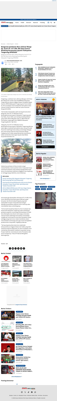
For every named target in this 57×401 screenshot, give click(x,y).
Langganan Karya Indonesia (21, 304)
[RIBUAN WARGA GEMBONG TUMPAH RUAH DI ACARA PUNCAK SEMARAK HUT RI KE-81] (39, 166)
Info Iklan (40, 395)
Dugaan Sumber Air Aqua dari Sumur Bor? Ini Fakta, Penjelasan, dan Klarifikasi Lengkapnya (47, 81)
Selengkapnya (45, 146)
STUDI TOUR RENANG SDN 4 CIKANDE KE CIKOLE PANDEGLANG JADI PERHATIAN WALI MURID (16, 280)
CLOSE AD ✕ (54, 0)
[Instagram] (21, 392)
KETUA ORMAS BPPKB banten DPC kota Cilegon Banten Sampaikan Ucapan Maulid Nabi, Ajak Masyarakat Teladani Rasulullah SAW (17, 189)
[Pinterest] (21, 248)
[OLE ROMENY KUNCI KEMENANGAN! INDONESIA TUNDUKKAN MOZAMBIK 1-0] (6, 273)
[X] (15, 248)
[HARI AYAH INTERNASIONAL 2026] (17, 259)
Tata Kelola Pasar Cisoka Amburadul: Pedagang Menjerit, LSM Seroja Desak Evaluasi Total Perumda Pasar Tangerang (28, 265)
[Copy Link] (10, 248)
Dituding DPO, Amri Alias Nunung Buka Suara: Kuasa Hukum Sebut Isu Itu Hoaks (23, 326)
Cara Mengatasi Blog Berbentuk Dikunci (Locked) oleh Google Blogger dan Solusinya (5, 265)
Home (17, 22)
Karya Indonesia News (31, 398)
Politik (22, 22)
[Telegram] (18, 248)
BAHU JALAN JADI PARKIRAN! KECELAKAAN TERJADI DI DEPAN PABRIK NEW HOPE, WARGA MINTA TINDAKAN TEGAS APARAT (24, 369)
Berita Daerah (19, 311)
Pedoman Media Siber (32, 395)
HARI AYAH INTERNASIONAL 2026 (16, 265)
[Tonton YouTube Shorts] (48, 22)
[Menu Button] (54, 22)
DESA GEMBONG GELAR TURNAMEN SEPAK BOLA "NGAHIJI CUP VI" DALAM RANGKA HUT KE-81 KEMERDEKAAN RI (46, 68)
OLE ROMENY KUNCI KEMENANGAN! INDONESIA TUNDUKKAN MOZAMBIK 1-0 (4, 280)
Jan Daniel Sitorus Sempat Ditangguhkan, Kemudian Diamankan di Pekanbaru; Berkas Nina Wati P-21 (24, 348)
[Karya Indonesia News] (7, 22)
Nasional (35, 22)
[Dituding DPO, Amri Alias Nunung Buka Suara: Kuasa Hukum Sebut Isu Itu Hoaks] (8, 326)
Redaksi (11, 395)
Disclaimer (45, 395)
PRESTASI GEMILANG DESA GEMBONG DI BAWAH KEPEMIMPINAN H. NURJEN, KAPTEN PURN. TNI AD (49, 172)
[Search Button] (51, 22)
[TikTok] (28, 392)
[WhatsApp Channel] (35, 392)
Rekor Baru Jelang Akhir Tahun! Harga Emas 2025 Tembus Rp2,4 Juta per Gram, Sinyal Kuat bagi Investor (47, 93)
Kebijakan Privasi (23, 395)
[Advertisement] (28, 35)
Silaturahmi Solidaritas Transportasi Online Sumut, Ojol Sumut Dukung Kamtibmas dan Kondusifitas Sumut (23, 358)
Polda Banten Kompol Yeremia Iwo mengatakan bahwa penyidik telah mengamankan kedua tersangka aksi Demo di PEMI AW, (47, 75)
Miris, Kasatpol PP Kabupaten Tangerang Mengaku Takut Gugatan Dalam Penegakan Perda (27, 280)
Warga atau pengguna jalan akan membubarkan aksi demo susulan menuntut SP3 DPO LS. (46, 87)
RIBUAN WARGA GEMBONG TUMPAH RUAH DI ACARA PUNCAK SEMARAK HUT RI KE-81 (48, 165)
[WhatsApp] (24, 248)
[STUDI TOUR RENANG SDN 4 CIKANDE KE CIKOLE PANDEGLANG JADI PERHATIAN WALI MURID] (17, 273)
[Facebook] (13, 248)
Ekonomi (28, 22)
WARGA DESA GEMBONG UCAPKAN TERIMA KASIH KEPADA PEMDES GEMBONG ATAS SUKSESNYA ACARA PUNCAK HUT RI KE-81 (49, 159)
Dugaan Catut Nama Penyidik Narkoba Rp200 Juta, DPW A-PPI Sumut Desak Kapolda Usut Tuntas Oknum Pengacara (24, 315)
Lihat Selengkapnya (16, 376)
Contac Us (15, 395)
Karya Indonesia (19, 398)
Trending (42, 22)
